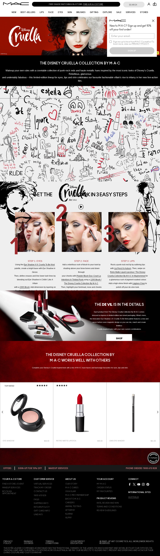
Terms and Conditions (109, 507)
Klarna (69, 514)
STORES (144, 12)
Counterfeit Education (77, 542)
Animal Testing (73, 506)
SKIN (70, 12)
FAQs (36, 499)
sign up (132, 51)
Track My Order (42, 488)
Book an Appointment (9, 492)
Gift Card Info (42, 511)
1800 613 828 (40, 495)
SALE (118, 12)
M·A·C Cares (71, 488)
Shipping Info (41, 503)
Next (157, 412)
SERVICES (130, 12)
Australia (133, 497)
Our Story (71, 484)
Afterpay (70, 510)
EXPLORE (107, 12)
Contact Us (40, 491)
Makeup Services (11, 488)
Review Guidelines (106, 510)
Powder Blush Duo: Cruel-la (89, 276)
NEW (14, 12)
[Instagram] (143, 484)
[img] (26, 413)
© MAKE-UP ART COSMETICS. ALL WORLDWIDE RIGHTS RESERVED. (127, 542)
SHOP (119, 338)
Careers (70, 503)
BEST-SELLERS (28, 12)
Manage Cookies (28, 542)
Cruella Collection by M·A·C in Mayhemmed (127, 276)
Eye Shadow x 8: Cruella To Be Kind (39, 265)
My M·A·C (101, 484)
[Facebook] (129, 484)
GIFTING (94, 12)
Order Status (104, 488)
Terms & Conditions (52, 542)
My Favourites (104, 491)
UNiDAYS (38, 514)
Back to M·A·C (73, 499)
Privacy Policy (8, 542)
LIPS (42, 12)
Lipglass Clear (138, 283)
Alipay (68, 518)
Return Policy (42, 507)
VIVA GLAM (70, 491)
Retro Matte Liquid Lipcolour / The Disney (127, 272)
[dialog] (17, 441)
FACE (51, 12)
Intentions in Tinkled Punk (72, 280)
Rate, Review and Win (108, 503)
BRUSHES (80, 12)
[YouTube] (138, 484)
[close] (154, 19)
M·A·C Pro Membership (77, 495)
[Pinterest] (147, 484)
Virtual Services (43, 484)
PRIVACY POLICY (140, 44)
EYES (60, 12)
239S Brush (25, 287)
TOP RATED (9, 386)
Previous (2, 412)
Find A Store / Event (13, 484)
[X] (134, 484)
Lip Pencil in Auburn (122, 268)
